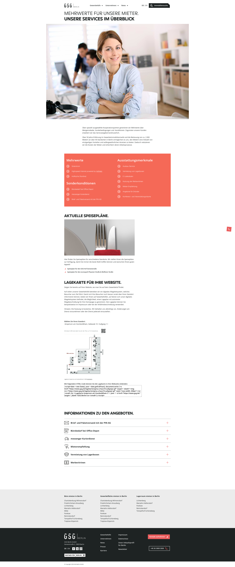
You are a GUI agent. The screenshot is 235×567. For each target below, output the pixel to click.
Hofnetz (99, 171)
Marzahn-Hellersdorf (72, 508)
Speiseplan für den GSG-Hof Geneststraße (82, 269)
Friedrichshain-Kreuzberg (74, 503)
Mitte (66, 511)
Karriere (103, 550)
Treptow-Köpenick (71, 521)
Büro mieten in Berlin (73, 496)
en (146, 5)
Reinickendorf (69, 516)
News (123, 5)
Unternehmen (110, 5)
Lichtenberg (68, 506)
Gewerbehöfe (95, 5)
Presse (103, 546)
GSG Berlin (89, 379)
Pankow (67, 513)
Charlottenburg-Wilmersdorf (75, 500)
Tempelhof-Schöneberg (73, 518)
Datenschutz (123, 539)
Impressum (122, 535)
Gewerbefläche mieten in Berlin (113, 496)
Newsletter (122, 549)
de (143, 5)
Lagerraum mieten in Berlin (148, 496)
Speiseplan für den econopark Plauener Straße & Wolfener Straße (90, 272)
